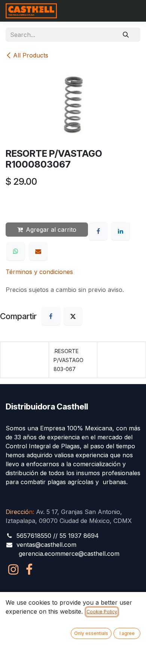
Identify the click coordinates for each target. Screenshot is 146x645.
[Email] (38, 251)
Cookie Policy (101, 611)
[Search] (125, 35)
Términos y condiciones (39, 271)
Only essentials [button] (91, 633)
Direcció (19, 511)
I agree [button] (127, 633)
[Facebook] (98, 231)
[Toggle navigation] (132, 11)
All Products (30, 55)
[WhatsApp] (16, 251)
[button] (18, 203)
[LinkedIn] (121, 231)
